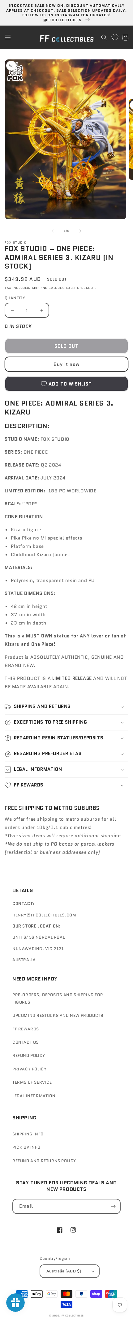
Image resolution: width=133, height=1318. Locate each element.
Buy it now (66, 364)
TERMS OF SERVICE (32, 1082)
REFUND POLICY (28, 1055)
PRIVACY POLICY (29, 1069)
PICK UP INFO (26, 1147)
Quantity (15, 298)
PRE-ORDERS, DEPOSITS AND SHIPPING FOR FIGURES (57, 998)
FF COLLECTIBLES (73, 1315)
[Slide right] (80, 231)
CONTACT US (25, 1042)
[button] (8, 37)
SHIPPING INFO (28, 1134)
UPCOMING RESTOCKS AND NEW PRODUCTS (57, 1015)
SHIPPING (40, 287)
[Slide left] (53, 231)
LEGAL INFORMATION (33, 1096)
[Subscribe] (113, 1206)
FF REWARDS (25, 1029)
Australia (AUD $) (63, 1271)
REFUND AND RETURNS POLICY (44, 1161)
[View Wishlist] (115, 37)
